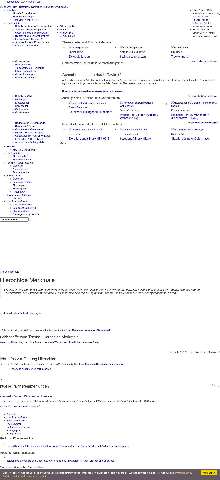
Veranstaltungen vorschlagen (205, 61)
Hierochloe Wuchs (52, 342)
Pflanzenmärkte (201, 29)
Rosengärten (22, 105)
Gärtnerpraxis (67, 26)
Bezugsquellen (67, 35)
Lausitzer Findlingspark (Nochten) (90, 112)
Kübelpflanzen (41, 42)
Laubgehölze (22, 39)
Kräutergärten (22, 102)
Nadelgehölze (38, 39)
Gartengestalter (37, 142)
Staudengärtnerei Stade (135, 138)
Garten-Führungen (24, 74)
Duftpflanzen (32, 45)
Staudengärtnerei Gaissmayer (190, 138)
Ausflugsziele (66, 32)
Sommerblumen (23, 42)
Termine (64, 29)
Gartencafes (21, 109)
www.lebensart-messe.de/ (27, 406)
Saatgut (39, 132)
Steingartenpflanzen (37, 29)
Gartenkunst (36, 138)
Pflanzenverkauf (201, 19)
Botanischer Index (24, 26)
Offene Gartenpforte (25, 71)
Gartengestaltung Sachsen (26, 214)
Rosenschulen (39, 122)
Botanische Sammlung (24, 207)
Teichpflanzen (41, 32)
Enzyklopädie (13, 23)
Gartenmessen (22, 61)
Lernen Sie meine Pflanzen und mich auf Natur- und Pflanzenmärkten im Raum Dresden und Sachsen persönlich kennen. (68, 446)
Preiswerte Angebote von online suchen (30, 368)
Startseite (11, 414)
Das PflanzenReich (22, 204)
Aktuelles (11, 10)
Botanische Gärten (24, 96)
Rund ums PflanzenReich (26, 19)
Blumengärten (22, 99)
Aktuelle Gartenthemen (24, 13)
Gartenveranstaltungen (18, 427)
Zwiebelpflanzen (79, 56)
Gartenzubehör (23, 135)
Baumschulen (22, 122)
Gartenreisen (22, 112)
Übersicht (18, 165)
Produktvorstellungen (23, 16)
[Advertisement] (110, 245)
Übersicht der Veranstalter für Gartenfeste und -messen (92, 91)
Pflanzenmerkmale (9, 271)
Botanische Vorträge (25, 77)
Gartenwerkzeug (41, 135)
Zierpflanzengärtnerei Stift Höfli (89, 138)
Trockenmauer (180, 56)
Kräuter (19, 45)
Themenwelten (44, 26)
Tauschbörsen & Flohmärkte (29, 67)
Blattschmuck (22, 35)
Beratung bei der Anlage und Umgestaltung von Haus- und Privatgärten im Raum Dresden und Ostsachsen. (61, 460)
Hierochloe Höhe (71, 342)
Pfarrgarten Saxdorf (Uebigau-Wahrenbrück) (139, 116)
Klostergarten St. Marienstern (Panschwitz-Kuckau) (190, 116)
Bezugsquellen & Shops (18, 194)
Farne (28, 32)
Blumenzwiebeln (23, 132)
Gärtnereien (21, 129)
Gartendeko (21, 138)
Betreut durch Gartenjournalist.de (23, 1)
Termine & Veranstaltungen (20, 162)
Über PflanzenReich (203, 10)
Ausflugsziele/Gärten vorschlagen (203, 96)
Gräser (18, 32)
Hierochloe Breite (90, 342)
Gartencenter (37, 129)
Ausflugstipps (13, 430)
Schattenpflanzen (40, 35)
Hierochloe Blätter (33, 342)
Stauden (19, 29)
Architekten (21, 142)
